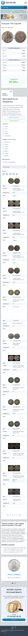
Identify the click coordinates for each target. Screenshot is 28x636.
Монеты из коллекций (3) (10, 162)
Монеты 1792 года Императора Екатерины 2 (13, 549)
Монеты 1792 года (5, 12)
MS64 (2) (6, 155)
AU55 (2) (6, 146)
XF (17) (6, 128)
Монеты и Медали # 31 (18, 323)
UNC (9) (6, 133)
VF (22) (6, 126)
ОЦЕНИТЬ (14, 619)
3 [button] (15, 583)
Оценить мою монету (14, 117)
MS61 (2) (6, 151)
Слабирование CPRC (14, 120)
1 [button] (12, 583)
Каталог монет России (6, 10)
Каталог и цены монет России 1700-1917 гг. (13, 551)
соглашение (9, 631)
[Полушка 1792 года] (14, 36)
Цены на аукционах (6, 93)
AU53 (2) (6, 144)
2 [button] (14, 583)
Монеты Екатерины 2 (19, 10)
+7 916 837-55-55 (14, 616)
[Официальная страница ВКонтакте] (5, 633)
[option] (14, 569)
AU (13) (6, 131)
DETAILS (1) (7, 142)
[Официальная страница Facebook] (2, 633)
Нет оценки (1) (8, 135)
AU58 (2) (6, 149)
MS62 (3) (6, 153)
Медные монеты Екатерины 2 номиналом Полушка (15, 547)
